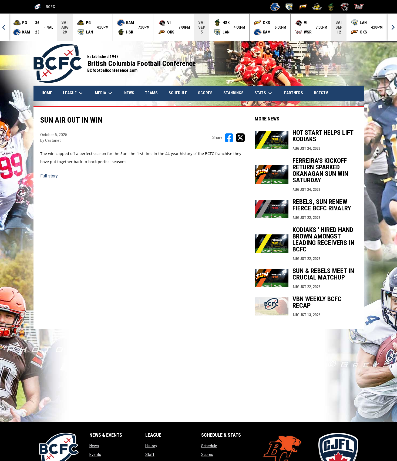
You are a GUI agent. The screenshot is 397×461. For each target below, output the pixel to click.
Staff (149, 454)
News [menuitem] (131, 92)
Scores (207, 454)
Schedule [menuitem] (178, 92)
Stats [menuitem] (263, 93)
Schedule (209, 446)
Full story (49, 176)
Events (95, 454)
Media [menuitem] (104, 93)
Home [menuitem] (47, 92)
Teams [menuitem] (151, 92)
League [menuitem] (73, 93)
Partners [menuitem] (293, 92)
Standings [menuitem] (233, 92)
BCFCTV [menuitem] (321, 92)
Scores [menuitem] (205, 92)
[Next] (392, 27)
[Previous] (4, 27)
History (151, 446)
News (94, 446)
